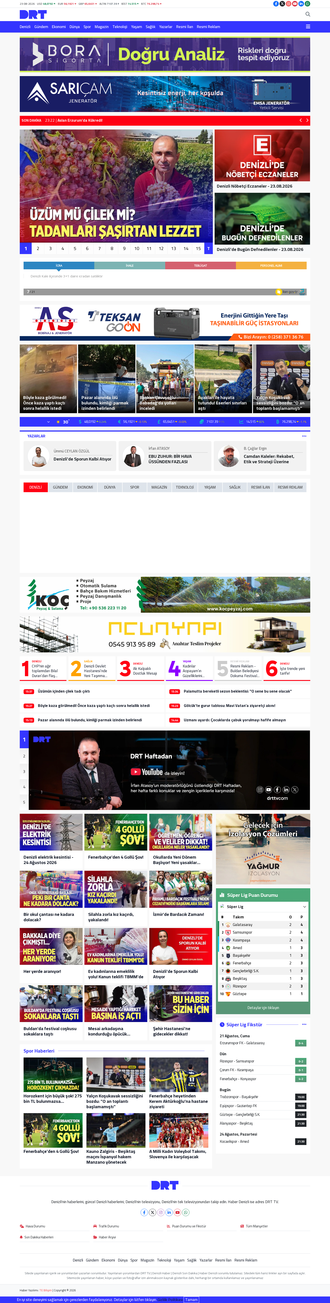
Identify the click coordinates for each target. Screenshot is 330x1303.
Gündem (41, 26)
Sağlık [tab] (234, 487)
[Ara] (308, 15)
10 (136, 248)
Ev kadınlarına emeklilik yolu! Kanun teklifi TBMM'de (115, 974)
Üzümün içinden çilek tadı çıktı (64, 691)
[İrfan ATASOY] (133, 455)
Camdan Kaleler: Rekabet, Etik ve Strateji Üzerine (269, 459)
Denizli (25, 26)
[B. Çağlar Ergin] (229, 455)
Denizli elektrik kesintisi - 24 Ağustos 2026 (48, 859)
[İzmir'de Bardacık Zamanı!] (180, 889)
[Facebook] (144, 1212)
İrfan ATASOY (159, 449)
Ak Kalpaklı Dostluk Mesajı (145, 671)
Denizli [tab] (35, 487)
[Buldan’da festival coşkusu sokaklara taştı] (51, 1003)
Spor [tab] (134, 487)
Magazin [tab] (159, 487)
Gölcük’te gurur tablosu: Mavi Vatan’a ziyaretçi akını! (229, 705)
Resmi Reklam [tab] (290, 487)
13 (173, 248)
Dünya (75, 26)
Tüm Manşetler (257, 1226)
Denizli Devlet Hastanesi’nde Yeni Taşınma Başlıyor (95, 671)
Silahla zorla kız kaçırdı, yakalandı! (111, 917)
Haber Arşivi (107, 1237)
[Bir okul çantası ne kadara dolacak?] (51, 889)
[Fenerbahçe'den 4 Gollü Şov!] (115, 832)
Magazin (102, 26)
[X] (152, 1212)
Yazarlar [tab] (36, 436)
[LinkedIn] (169, 1212)
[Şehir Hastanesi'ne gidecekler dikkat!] (180, 1003)
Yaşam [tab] (210, 487)
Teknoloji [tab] (185, 487)
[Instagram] (161, 1212)
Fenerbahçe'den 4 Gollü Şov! (115, 857)
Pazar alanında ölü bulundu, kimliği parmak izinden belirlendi (90, 720)
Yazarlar (165, 26)
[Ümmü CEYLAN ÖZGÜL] (38, 455)
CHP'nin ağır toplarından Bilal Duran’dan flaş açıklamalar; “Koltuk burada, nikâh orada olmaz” (47, 671)
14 (185, 248)
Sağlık (150, 26)
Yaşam (136, 26)
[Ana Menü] (308, 27)
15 (198, 248)
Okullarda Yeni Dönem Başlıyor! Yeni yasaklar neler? (175, 859)
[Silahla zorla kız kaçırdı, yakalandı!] (115, 889)
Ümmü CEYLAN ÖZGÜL (72, 451)
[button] (301, 121)
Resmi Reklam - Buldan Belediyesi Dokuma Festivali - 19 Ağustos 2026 (244, 671)
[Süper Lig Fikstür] (304, 1024)
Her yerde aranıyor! (42, 971)
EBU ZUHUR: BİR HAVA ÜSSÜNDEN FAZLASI (170, 459)
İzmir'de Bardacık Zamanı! (178, 914)
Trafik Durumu (109, 1226)
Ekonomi (59, 26)
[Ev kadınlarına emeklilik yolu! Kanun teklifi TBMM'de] (115, 946)
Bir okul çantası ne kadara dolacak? (49, 917)
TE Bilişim (45, 1290)
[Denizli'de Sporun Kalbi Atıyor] (180, 946)
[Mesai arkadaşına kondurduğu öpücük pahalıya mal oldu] (115, 1003)
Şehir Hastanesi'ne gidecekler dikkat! (171, 1031)
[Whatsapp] (185, 1212)
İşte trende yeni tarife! (292, 671)
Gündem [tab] (60, 487)
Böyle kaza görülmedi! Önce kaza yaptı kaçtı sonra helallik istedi (94, 705)
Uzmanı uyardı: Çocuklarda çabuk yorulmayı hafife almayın (235, 720)
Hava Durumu (35, 1226)
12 (161, 248)
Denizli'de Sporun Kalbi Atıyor (82, 459)
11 (149, 248)
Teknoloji (119, 26)
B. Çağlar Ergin (255, 449)
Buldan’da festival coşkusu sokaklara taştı (50, 1031)
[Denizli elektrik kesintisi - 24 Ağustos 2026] (51, 832)
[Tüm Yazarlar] (304, 436)
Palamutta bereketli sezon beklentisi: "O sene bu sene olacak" (238, 691)
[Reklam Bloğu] (165, 53)
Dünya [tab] (109, 487)
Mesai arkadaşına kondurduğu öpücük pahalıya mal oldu (107, 1031)
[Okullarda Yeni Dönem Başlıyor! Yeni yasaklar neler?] (180, 832)
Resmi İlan (184, 26)
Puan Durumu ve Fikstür (189, 1226)
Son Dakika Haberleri (38, 1237)
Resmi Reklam (208, 26)
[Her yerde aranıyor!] (51, 946)
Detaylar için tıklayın (263, 1007)
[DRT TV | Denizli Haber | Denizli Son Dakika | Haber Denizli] (33, 14)
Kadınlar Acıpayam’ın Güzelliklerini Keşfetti (192, 671)
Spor (87, 26)
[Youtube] (177, 1212)
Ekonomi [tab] (85, 487)
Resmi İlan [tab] (260, 487)
